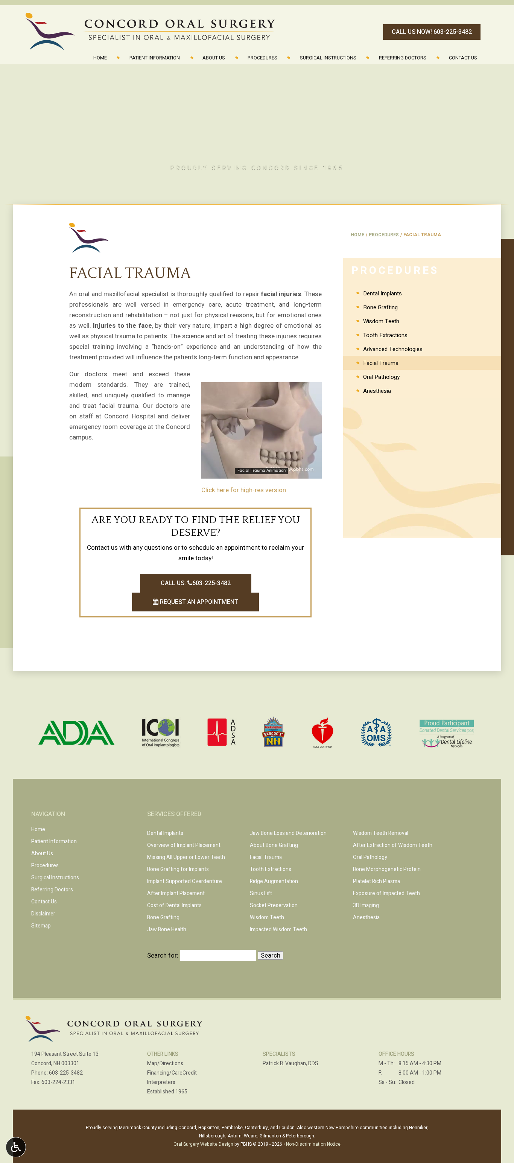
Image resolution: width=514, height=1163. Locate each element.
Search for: (162, 955)
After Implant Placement (176, 893)
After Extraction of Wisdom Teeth (392, 845)
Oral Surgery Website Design (203, 1144)
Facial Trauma (380, 363)
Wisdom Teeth (381, 321)
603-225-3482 (66, 1073)
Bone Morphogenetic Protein (387, 869)
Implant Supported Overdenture (184, 881)
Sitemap (41, 926)
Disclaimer (43, 914)
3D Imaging (366, 905)
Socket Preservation (274, 905)
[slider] (261, 473)
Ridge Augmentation (274, 881)
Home (100, 58)
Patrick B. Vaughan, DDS (290, 1063)
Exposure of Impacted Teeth (386, 893)
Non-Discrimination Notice (313, 1144)
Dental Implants (382, 293)
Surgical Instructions (328, 58)
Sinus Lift (261, 893)
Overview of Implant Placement (184, 845)
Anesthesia (377, 391)
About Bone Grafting (274, 845)
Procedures (262, 58)
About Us (213, 58)
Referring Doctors (402, 58)
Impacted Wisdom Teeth (278, 929)
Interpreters (161, 1082)
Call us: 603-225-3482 (196, 583)
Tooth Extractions (385, 335)
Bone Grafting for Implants (178, 869)
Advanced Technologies (393, 349)
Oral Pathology (381, 377)
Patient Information (154, 58)
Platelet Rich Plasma (376, 881)
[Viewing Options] (16, 1147)
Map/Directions (165, 1063)
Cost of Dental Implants (174, 905)
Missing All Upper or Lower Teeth (186, 857)
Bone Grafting (380, 307)
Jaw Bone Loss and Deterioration (288, 833)
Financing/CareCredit (172, 1073)
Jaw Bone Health (166, 929)
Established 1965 (167, 1092)
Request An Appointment (198, 602)
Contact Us (463, 58)
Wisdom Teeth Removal (380, 833)
